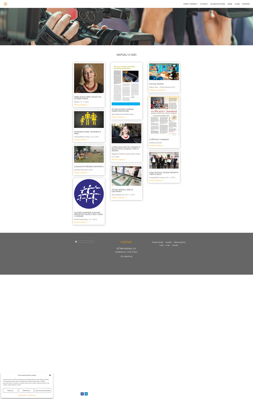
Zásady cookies (22, 395)
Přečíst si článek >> (81, 105)
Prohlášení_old (32, 395)
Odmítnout (26, 390)
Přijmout (10, 390)
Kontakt (246, 4)
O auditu (204, 4)
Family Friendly (190, 4)
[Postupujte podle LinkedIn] (86, 393)
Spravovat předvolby (43, 390)
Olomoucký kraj (217, 4)
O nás (237, 4)
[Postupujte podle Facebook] (82, 393)
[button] (50, 375)
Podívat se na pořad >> (158, 90)
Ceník (229, 4)
